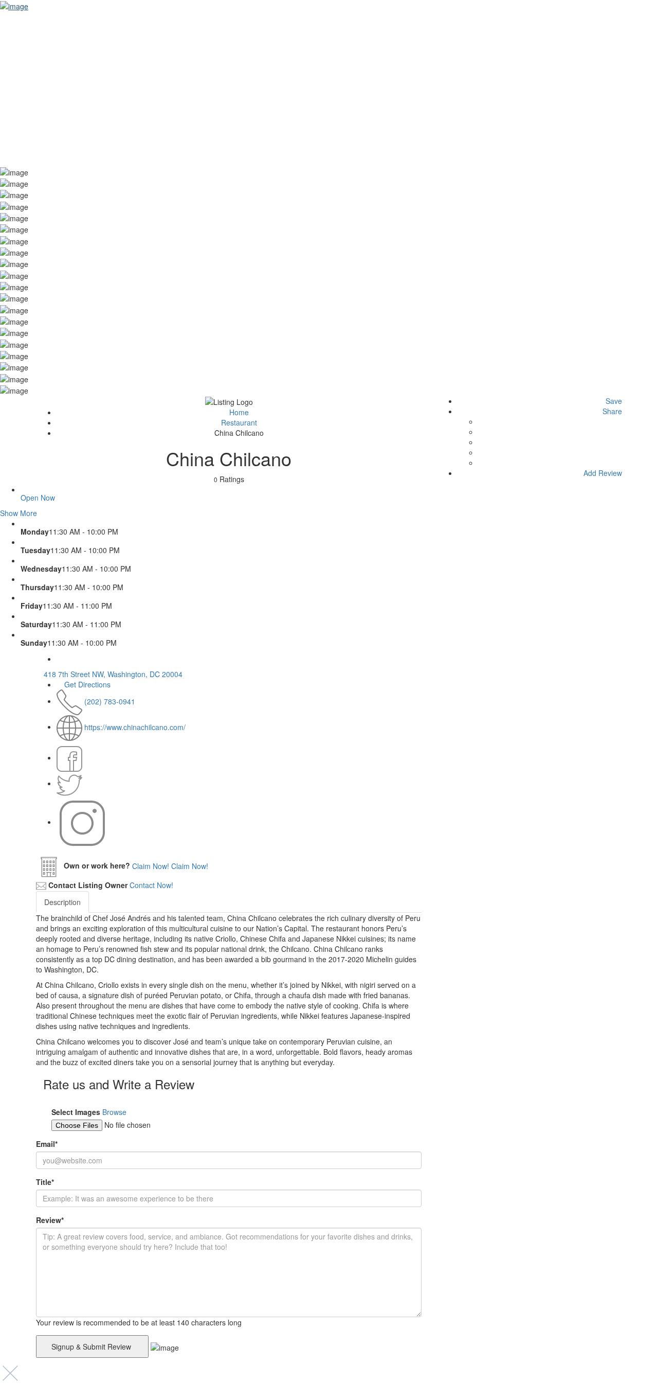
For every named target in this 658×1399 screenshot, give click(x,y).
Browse (114, 1112)
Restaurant (239, 422)
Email (47, 1144)
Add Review (601, 473)
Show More (18, 513)
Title (45, 1182)
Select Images (75, 1112)
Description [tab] (62, 902)
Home (239, 412)
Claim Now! (189, 865)
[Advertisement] (329, 88)
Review (50, 1220)
